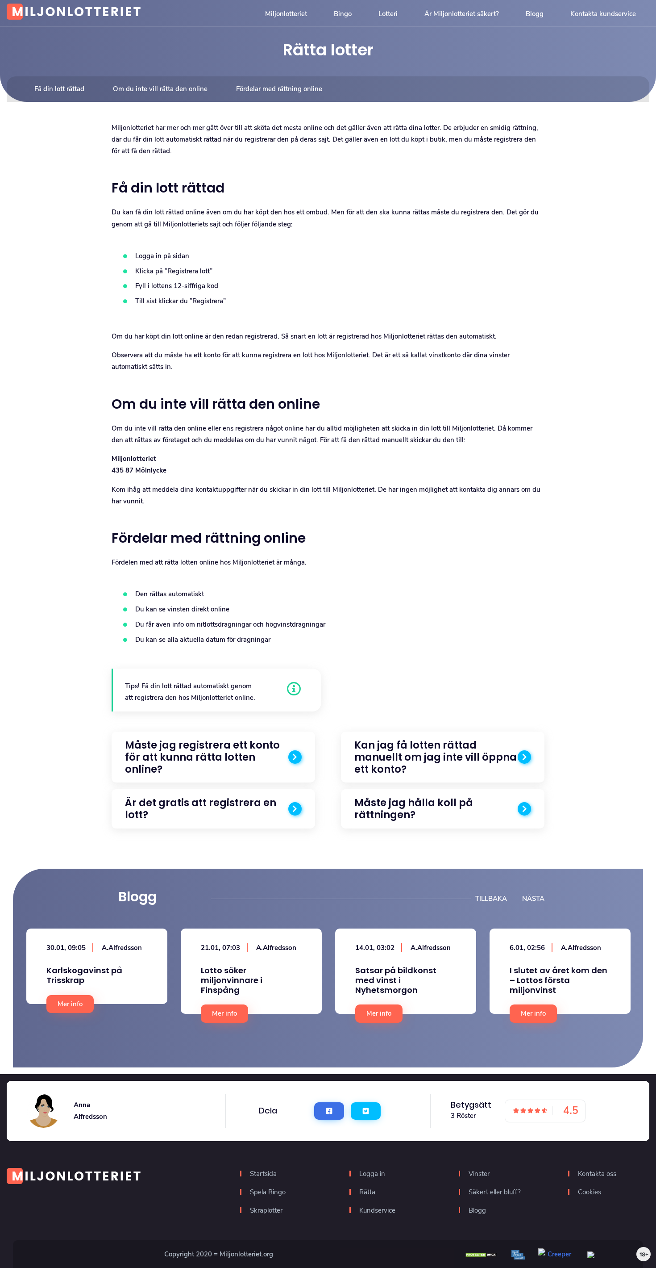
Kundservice (377, 1210)
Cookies (589, 1192)
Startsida (263, 1173)
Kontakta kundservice (603, 13)
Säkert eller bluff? (495, 1192)
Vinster (479, 1173)
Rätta (367, 1192)
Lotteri (388, 13)
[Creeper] (556, 1254)
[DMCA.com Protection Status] (481, 1254)
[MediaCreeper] (605, 1254)
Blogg (535, 13)
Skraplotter (266, 1210)
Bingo (343, 13)
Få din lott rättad (59, 88)
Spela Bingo (268, 1192)
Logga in (372, 1173)
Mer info (70, 1004)
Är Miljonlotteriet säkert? (461, 13)
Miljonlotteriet (286, 13)
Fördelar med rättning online (279, 88)
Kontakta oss (597, 1173)
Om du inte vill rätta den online (160, 88)
